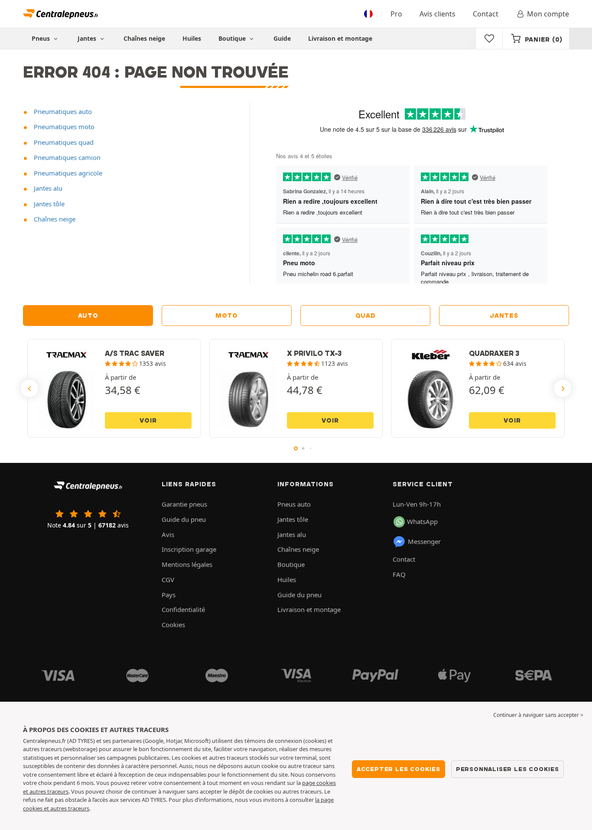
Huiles (191, 38)
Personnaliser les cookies (507, 768)
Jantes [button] (88, 38)
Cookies (173, 624)
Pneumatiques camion (66, 157)
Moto (226, 315)
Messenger (424, 541)
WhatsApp (422, 521)
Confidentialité (183, 609)
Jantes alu (47, 188)
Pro (396, 14)
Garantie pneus (184, 504)
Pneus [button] (42, 38)
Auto (88, 315)
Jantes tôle (48, 203)
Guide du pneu (184, 519)
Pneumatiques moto (63, 126)
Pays (169, 594)
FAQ (399, 574)
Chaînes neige (144, 38)
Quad (365, 315)
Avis (168, 534)
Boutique (232, 38)
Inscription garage (189, 549)
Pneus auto (294, 504)
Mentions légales (187, 564)
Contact (485, 14)
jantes (504, 315)
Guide (282, 38)
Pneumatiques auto (62, 111)
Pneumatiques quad (63, 142)
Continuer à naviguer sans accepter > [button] (538, 715)
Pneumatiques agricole (67, 173)
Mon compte (548, 14)
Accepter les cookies (398, 768)
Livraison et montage (340, 38)
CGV (168, 579)
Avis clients (437, 14)
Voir (148, 420)
